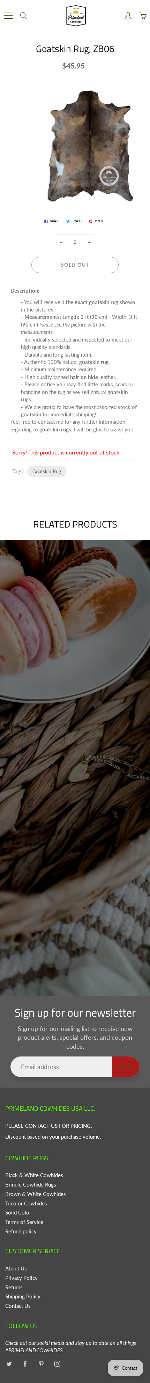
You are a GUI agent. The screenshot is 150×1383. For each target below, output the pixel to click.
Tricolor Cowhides (26, 1203)
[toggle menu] (8, 15)
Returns (14, 1287)
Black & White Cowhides (34, 1175)
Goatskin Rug (46, 471)
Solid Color (18, 1213)
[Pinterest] (41, 1364)
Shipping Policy (22, 1296)
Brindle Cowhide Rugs (30, 1185)
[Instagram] (57, 1364)
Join (126, 1066)
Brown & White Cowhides (35, 1194)
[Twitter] (9, 1364)
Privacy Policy (21, 1278)
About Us (16, 1268)
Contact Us (18, 1306)
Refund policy (21, 1231)
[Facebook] (25, 1364)
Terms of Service (24, 1222)
